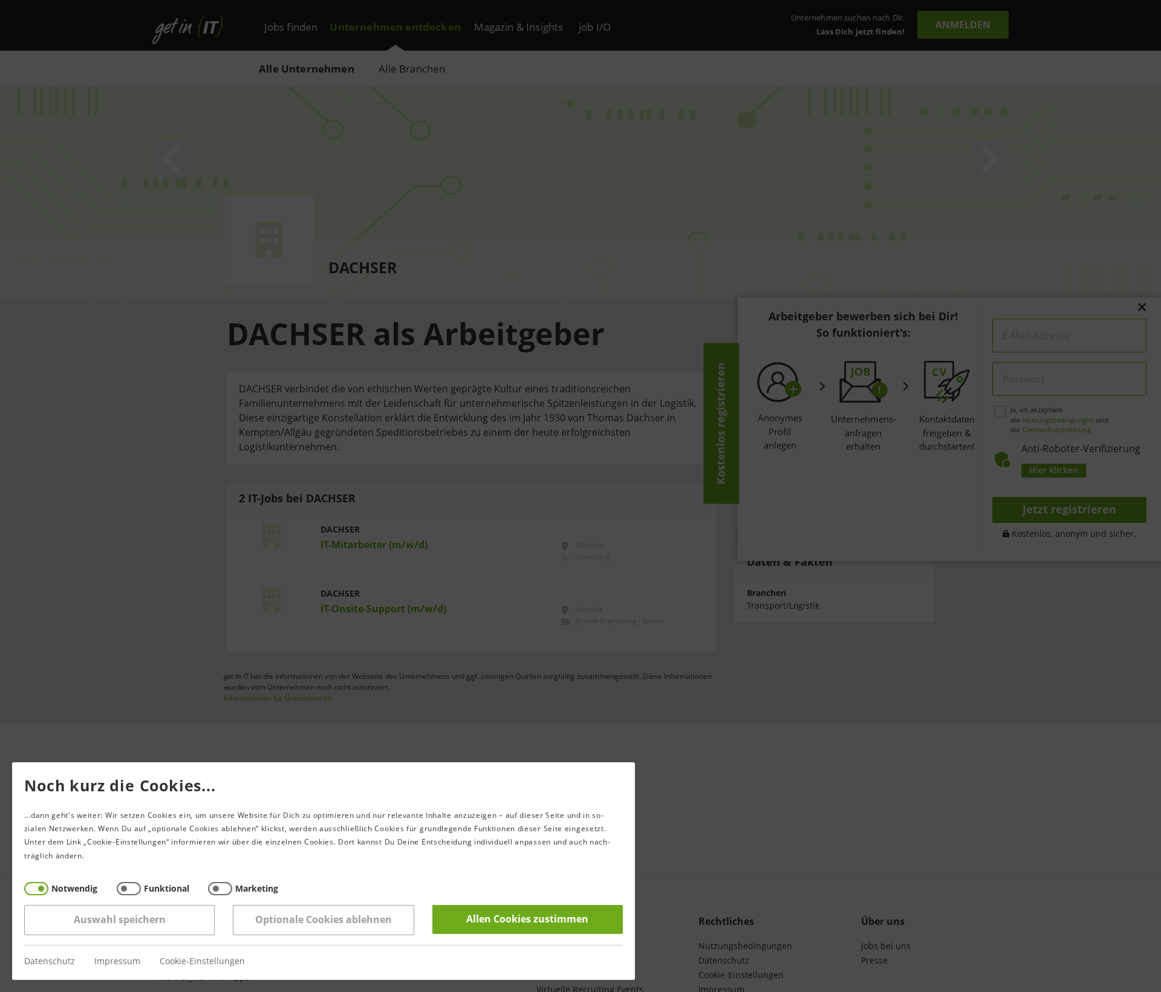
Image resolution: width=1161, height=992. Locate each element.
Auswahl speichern (120, 920)
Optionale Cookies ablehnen (323, 920)
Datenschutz (49, 961)
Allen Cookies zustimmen (528, 919)
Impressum (117, 961)
